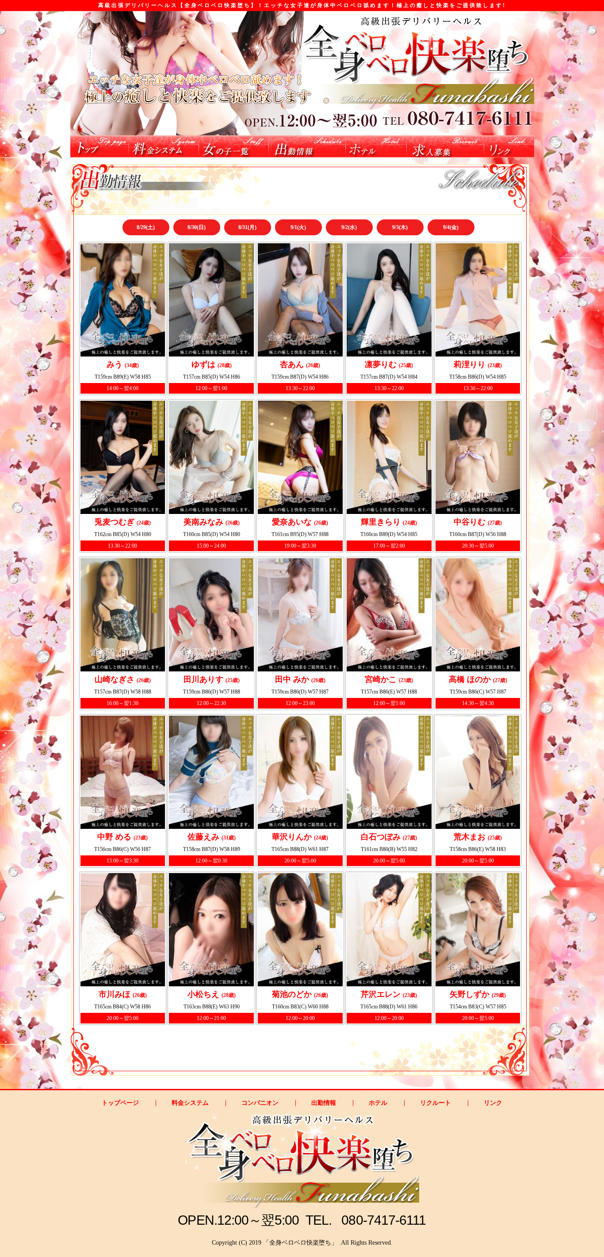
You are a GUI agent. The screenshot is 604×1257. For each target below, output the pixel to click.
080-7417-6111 (383, 1220)
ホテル (378, 1103)
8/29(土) (146, 227)
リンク (493, 1103)
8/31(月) (247, 227)
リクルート (435, 1103)
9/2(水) (349, 227)
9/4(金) (451, 227)
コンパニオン (260, 1103)
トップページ (120, 1103)
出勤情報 (323, 1103)
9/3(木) (400, 227)
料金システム (190, 1103)
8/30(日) (196, 227)
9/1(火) (298, 227)
